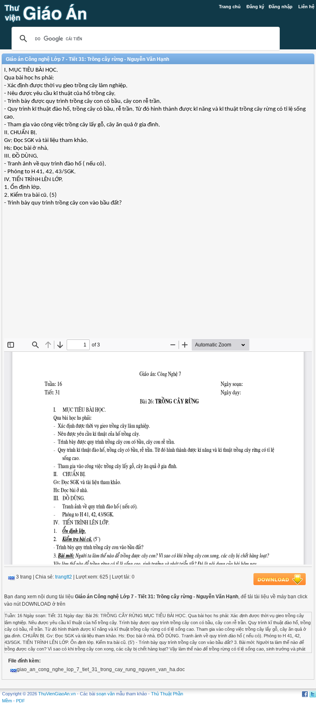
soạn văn (105, 693)
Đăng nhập (281, 6)
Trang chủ (230, 6)
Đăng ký (255, 6)
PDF (20, 700)
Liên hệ (306, 6)
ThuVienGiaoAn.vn (57, 693)
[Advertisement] (158, 278)
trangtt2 (63, 577)
